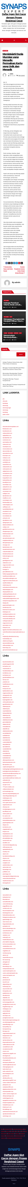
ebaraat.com (6, 686)
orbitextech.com (7, 562)
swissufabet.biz (7, 717)
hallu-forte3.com (7, 1069)
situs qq (8, 1131)
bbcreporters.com (7, 764)
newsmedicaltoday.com (9, 618)
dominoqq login (7, 407)
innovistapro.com (7, 500)
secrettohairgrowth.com (9, 1022)
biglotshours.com (7, 697)
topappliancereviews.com (9, 1100)
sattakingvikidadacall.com (9, 594)
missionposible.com (8, 1091)
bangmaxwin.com (7, 1035)
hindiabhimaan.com (8, 1104)
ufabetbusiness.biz (8, 720)
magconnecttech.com (8, 565)
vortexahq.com (6, 460)
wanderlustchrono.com (9, 549)
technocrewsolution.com (9, 944)
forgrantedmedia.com (8, 924)
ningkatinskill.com (7, 829)
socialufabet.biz (7, 733)
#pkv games (21, 75)
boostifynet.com (7, 482)
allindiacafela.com (7, 1078)
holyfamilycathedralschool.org (11, 636)
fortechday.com (7, 647)
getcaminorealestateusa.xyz (10, 649)
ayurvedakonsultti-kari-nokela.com (12, 778)
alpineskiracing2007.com (9, 1080)
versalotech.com (7, 511)
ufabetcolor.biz (6, 724)
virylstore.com (6, 935)
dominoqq (5, 405)
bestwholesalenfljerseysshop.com (12, 773)
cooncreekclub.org (7, 904)
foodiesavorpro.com (8, 533)
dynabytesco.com (7, 520)
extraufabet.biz (6, 726)
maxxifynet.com (7, 446)
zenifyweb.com (7, 567)
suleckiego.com (7, 1116)
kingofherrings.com (8, 1006)
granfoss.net (6, 1075)
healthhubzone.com (8, 684)
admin (11, 73)
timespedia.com (7, 991)
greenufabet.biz (7, 722)
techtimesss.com (7, 933)
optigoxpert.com (7, 489)
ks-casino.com (6, 816)
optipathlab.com (7, 435)
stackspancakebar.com (9, 1062)
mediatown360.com (8, 1087)
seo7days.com (6, 1015)
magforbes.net (6, 950)
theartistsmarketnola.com (9, 1058)
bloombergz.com (7, 966)
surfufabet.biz (6, 735)
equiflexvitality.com (8, 582)
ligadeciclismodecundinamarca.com (12, 629)
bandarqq (5, 403)
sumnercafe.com (7, 840)
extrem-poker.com (7, 813)
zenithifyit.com (6, 462)
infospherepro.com (8, 531)
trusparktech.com (7, 478)
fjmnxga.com (6, 1031)
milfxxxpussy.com (7, 847)
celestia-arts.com (7, 908)
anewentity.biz (6, 1011)
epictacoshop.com (7, 1040)
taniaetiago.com (7, 869)
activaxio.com (6, 518)
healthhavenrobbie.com (9, 576)
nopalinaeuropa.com (8, 880)
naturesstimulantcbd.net (9, 878)
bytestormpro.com (7, 547)
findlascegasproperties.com (10, 574)
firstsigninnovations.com (9, 917)
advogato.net (6, 962)
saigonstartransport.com (9, 1033)
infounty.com (6, 807)
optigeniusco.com (7, 471)
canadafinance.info (8, 1046)
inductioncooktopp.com (9, 616)
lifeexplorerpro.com (8, 542)
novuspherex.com (7, 473)
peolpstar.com (6, 926)
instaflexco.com (7, 498)
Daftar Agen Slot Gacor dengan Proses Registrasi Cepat (14, 17)
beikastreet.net (6, 897)
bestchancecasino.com (9, 609)
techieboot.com (7, 675)
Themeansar (14, 1180)
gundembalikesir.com (8, 677)
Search (4, 349)
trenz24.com (6, 982)
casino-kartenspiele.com (9, 971)
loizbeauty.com (7, 986)
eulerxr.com (6, 558)
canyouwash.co (7, 668)
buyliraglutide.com (7, 699)
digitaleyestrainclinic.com (9, 1089)
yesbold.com (6, 682)
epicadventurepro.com (8, 538)
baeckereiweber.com (8, 661)
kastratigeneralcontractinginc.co (11, 771)
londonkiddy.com (7, 638)
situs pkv (5, 401)
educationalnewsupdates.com (11, 426)
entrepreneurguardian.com (10, 600)
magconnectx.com (7, 623)
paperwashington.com (8, 605)
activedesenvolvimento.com (10, 587)
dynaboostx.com (7, 495)
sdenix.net (5, 955)
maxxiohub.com (7, 464)
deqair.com (6, 824)
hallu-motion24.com (8, 1071)
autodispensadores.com (9, 614)
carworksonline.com (8, 930)
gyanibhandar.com (7, 704)
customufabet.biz (7, 742)
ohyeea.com (6, 858)
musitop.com (6, 851)
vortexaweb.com (7, 469)
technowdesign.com (8, 791)
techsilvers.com (7, 827)
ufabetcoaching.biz (8, 641)
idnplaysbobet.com (8, 591)
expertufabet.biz (7, 711)
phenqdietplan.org (7, 838)
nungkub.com (6, 862)
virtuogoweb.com (7, 695)
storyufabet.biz (6, 744)
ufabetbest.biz (6, 737)
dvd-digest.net (6, 1055)
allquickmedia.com (8, 1000)
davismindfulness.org (8, 643)
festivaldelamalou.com (9, 915)
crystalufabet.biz (7, 749)
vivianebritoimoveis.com (9, 948)
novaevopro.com (7, 475)
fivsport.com (6, 831)
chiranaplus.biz (7, 1060)
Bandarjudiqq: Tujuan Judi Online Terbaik (8, 269)
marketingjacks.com (8, 1098)
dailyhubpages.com (8, 589)
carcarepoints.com (7, 818)
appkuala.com (6, 1013)
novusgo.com (6, 545)
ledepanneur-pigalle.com (9, 1053)
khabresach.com (7, 1107)
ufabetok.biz (6, 751)
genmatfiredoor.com (8, 571)
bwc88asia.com (7, 811)
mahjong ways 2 (10, 1135)
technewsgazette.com (8, 1002)
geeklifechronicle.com (8, 529)
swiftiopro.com (6, 507)
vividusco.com (6, 457)
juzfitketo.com (6, 871)
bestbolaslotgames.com (9, 596)
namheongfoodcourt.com (9, 1064)
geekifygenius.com (8, 560)
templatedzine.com (8, 833)
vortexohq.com (6, 536)
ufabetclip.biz (6, 708)
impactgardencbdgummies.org (11, 876)
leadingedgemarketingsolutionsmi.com (13, 769)
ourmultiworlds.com (8, 901)
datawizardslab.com (8, 524)
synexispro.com (7, 625)
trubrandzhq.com (7, 480)
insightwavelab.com (8, 540)
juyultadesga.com (7, 800)
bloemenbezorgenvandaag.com (11, 1020)
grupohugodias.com (8, 822)
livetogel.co (6, 569)
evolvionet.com (7, 440)
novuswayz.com (7, 491)
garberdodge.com (7, 919)
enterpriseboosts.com (8, 968)
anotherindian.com (8, 865)
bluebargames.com (8, 912)
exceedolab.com (7, 515)
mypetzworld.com (7, 804)
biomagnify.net (6, 883)
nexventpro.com (7, 484)
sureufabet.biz (6, 740)
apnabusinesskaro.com (9, 1113)
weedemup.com (7, 607)
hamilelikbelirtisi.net (8, 509)
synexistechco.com (8, 453)
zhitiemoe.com (6, 860)
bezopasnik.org (7, 1029)
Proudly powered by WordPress (9, 1178)
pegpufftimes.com (7, 906)
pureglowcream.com (8, 1017)
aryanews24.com (7, 782)
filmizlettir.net (6, 899)
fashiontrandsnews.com (9, 762)
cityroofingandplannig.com (10, 795)
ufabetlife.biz (6, 728)
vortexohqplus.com (8, 504)
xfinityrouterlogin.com (8, 1096)
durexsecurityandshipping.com (11, 793)
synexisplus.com (7, 442)
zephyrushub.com (7, 433)
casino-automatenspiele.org (10, 973)
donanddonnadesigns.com (10, 578)
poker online (6, 414)
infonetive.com (6, 1038)
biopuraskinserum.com (9, 1042)
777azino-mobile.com (8, 787)
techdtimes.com (7, 673)
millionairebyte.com (8, 645)
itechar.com (6, 679)
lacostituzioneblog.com (9, 856)
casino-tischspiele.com (9, 975)
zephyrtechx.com (7, 486)
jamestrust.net (6, 979)
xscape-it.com (6, 784)
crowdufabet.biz (7, 755)
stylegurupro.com (7, 522)
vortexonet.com (7, 444)
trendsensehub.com (8, 553)
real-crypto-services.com (9, 802)
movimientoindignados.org (10, 845)
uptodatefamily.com (8, 849)
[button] (25, 40)
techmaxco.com (7, 513)
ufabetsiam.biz (6, 715)
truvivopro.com (6, 455)
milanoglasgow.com (8, 1067)
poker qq (3, 1138)
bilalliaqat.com (6, 612)
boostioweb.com (7, 431)
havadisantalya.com (8, 670)
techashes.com (7, 666)
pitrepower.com (7, 1084)
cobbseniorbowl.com (8, 789)
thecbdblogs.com (7, 1109)
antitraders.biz (6, 780)
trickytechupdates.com (8, 1102)
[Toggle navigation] (14, 40)
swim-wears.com (7, 921)
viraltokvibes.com (7, 946)
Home (14, 1183)
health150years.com (8, 939)
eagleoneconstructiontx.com (10, 580)
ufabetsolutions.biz (8, 731)
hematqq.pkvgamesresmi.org (14, 1138)
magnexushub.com (8, 693)
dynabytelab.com (7, 437)
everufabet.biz (6, 753)
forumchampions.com (8, 910)
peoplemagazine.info (8, 664)
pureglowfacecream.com (9, 1004)
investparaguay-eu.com (9, 809)
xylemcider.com (7, 867)
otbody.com (6, 977)
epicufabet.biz (6, 746)
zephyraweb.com (7, 466)
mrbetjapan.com (7, 1008)
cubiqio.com (6, 527)
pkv (4, 398)
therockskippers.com (8, 1073)
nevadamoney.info (7, 1049)
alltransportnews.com (8, 760)
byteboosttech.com (8, 690)
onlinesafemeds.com (8, 702)
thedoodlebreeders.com (9, 820)
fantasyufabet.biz (7, 713)
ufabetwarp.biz (6, 706)
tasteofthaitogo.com (8, 1024)
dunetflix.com (6, 842)
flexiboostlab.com (7, 502)
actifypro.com (6, 493)
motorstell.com (6, 937)
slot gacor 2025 (8, 1129)
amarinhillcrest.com (8, 957)
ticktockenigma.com (8, 556)
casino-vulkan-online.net (9, 1082)
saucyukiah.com (7, 895)
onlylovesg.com (7, 585)
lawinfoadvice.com (8, 836)
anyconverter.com (7, 988)
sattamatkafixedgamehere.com (11, 598)
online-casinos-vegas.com (10, 1093)
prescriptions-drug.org (8, 941)
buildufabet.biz (6, 757)
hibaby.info (5, 603)
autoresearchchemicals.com (10, 1111)
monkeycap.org (7, 953)
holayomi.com (6, 627)
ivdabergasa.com (7, 798)
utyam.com (5, 854)
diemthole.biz (6, 995)
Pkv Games (5, 50)
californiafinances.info (8, 1044)
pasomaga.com (7, 874)
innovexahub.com (7, 449)
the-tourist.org (6, 959)
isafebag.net (6, 964)
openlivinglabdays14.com (9, 775)
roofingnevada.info (8, 620)
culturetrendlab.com (8, 551)
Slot (11, 316)
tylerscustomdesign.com (9, 928)
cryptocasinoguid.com (8, 766)
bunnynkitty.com (7, 1026)
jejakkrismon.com (7, 993)
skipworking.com (7, 984)
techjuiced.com (7, 688)
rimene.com (6, 1051)
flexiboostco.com (7, 428)
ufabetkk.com (6, 997)
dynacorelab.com (7, 451)
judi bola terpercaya (18, 1129)
